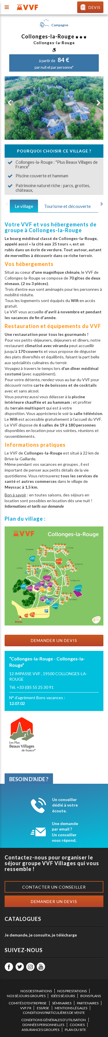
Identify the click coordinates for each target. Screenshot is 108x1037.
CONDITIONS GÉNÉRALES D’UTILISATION (53, 1020)
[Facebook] (9, 966)
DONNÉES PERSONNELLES (43, 1025)
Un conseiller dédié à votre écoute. (65, 805)
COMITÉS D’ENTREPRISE (28, 1003)
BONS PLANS (90, 996)
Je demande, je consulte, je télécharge (41, 934)
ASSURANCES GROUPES (40, 1029)
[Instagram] (30, 966)
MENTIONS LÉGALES (71, 1008)
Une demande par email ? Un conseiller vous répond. (65, 832)
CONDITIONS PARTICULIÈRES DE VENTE (54, 1012)
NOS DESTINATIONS (36, 991)
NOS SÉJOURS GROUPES (26, 996)
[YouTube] (41, 966)
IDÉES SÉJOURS (63, 996)
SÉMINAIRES (61, 1003)
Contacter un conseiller (54, 887)
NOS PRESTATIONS (72, 991)
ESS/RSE (43, 1008)
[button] (9, 102)
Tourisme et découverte (67, 206)
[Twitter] (19, 966)
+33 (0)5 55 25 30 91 (35, 687)
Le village (24, 206)
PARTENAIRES (87, 1003)
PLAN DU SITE (75, 1029)
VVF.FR (25, 1008)
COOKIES (77, 1025)
